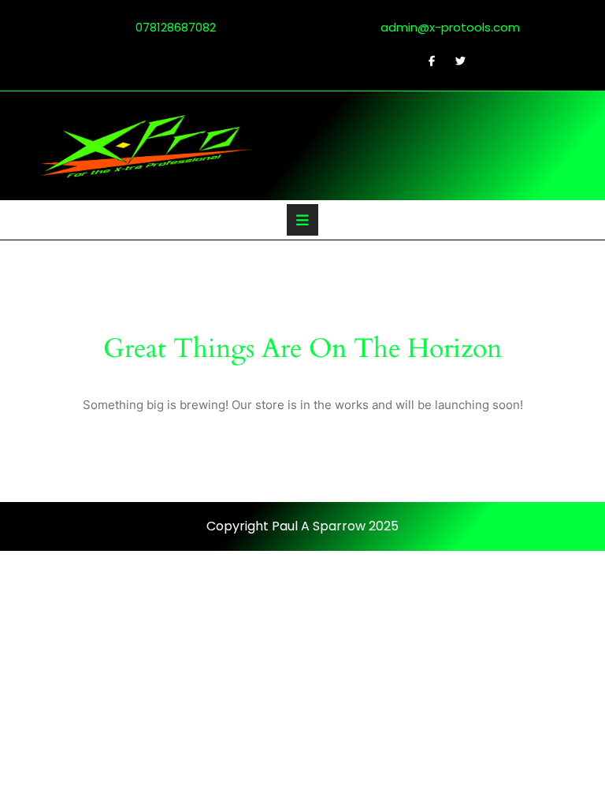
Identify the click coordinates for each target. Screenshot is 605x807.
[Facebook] (425, 60)
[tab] (302, 220)
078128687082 (166, 27)
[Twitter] (453, 60)
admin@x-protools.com (439, 27)
